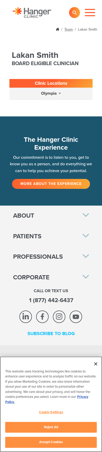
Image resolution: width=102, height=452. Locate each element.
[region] (51, 404)
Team (68, 29)
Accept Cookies (51, 442)
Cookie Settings (51, 412)
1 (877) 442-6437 (51, 300)
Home (58, 29)
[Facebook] (42, 316)
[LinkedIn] (25, 316)
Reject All (51, 427)
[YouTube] (76, 316)
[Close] (95, 364)
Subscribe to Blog (51, 333)
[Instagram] (59, 316)
